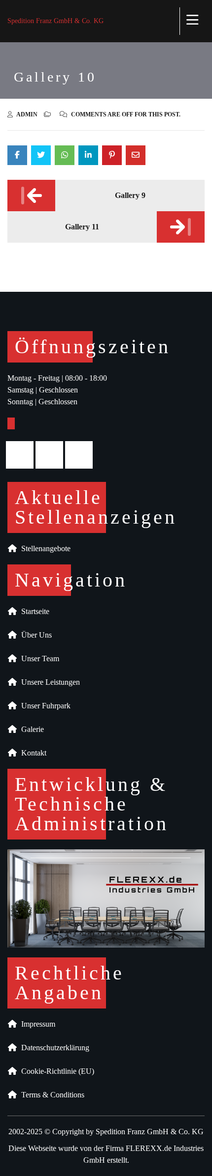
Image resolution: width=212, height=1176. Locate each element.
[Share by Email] (135, 155)
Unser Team (38, 658)
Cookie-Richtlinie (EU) (55, 1071)
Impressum (36, 1024)
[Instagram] (52, 455)
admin (26, 114)
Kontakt (31, 753)
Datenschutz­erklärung (53, 1047)
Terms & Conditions (50, 1095)
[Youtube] (81, 455)
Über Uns (34, 635)
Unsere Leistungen (48, 682)
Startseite (33, 611)
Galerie (30, 729)
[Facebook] (22, 455)
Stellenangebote (44, 548)
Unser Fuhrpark (44, 705)
